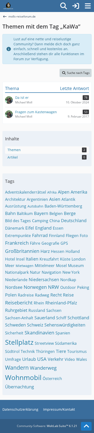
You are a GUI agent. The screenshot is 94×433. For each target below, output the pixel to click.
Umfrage (13, 359)
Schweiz (35, 325)
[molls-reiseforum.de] (8, 6)
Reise (68, 295)
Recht (56, 295)
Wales (81, 359)
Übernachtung (19, 387)
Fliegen (72, 235)
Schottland (78, 317)
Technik (28, 351)
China (54, 220)
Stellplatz (19, 342)
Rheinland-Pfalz (61, 303)
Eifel (29, 228)
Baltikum (25, 213)
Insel (20, 259)
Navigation (51, 272)
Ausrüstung (15, 206)
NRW (53, 287)
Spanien (62, 333)
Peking (83, 287)
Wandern (17, 367)
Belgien (56, 213)
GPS (64, 243)
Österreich (52, 378)
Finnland (57, 235)
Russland (36, 310)
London (79, 259)
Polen (11, 295)
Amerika (79, 192)
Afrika (52, 192)
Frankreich (17, 243)
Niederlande (16, 279)
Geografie (50, 243)
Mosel (61, 265)
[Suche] (63, 6)
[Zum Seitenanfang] (86, 426)
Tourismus (77, 351)
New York (71, 272)
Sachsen (53, 310)
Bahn (10, 213)
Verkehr (55, 359)
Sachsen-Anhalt (19, 317)
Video (70, 359)
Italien (32, 259)
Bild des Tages (18, 220)
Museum (76, 265)
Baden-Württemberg (63, 206)
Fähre (35, 243)
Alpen (63, 192)
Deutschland (74, 220)
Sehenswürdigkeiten (64, 325)
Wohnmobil (23, 377)
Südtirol (12, 351)
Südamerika (66, 343)
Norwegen (35, 287)
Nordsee (13, 287)
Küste (65, 259)
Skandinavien (39, 332)
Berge (70, 213)
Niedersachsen (44, 279)
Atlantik (68, 199)
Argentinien (37, 199)
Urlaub (29, 359)
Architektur (15, 199)
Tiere (61, 351)
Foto (84, 235)
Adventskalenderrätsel (25, 192)
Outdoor (68, 287)
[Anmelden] (76, 6)
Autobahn (35, 206)
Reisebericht (19, 302)
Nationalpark (17, 272)
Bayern (41, 213)
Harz (45, 251)
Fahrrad (40, 235)
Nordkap (68, 279)
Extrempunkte (18, 235)
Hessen (57, 251)
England (43, 228)
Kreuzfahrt (49, 259)
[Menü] (88, 6)
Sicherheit (14, 333)
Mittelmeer (45, 265)
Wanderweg (43, 368)
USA (42, 359)
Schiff (61, 317)
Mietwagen (25, 265)
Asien (54, 199)
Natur (35, 272)
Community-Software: (47, 426)
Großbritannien (22, 251)
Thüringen (45, 351)
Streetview (44, 343)
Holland (73, 251)
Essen (58, 228)
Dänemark (14, 228)
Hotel (10, 259)
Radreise (26, 295)
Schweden (15, 325)
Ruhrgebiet (16, 310)
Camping (40, 220)
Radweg (42, 295)
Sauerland (44, 317)
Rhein (39, 303)
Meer (9, 265)
